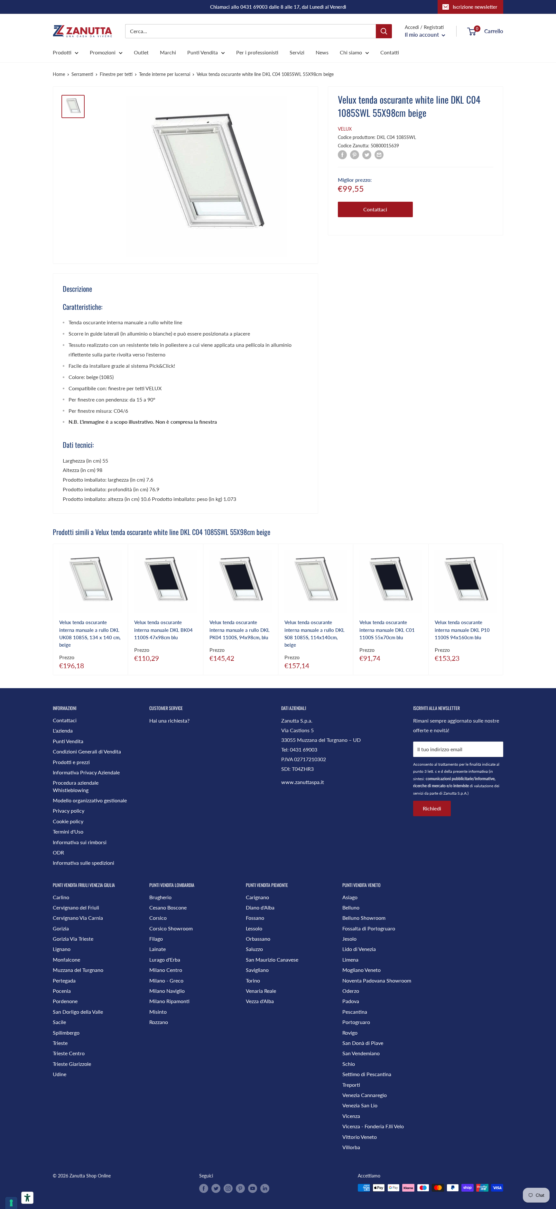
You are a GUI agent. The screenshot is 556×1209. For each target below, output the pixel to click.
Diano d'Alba (260, 907)
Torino (253, 980)
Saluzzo (254, 949)
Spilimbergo (66, 1032)
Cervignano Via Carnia (78, 918)
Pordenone (65, 1001)
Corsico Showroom (171, 928)
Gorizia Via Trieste (73, 939)
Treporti (351, 1085)
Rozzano (158, 1022)
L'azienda (63, 730)
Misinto (158, 1012)
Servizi (297, 52)
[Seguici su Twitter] (215, 1188)
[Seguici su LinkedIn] (264, 1188)
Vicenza (351, 1116)
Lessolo (254, 928)
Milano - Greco (166, 980)
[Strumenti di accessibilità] (27, 1198)
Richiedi (432, 808)
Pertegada (64, 980)
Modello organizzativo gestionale (90, 800)
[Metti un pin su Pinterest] (354, 154)
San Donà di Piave (362, 1043)
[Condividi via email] (379, 154)
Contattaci (375, 209)
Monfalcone (66, 959)
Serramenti (82, 74)
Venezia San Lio (359, 1105)
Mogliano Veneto (361, 970)
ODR (58, 852)
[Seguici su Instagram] (228, 1188)
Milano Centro (165, 970)
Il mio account (422, 34)
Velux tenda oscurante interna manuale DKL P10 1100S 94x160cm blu (462, 629)
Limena (350, 959)
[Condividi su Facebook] (342, 154)
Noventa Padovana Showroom (376, 980)
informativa (478, 771)
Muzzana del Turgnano (78, 970)
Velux (345, 129)
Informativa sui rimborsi (80, 842)
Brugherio (160, 897)
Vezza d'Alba (260, 1001)
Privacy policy (68, 811)
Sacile (59, 1022)
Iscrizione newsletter (475, 7)
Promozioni (103, 52)
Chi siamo (351, 52)
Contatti (389, 52)
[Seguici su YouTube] (252, 1188)
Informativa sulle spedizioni (83, 863)
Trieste (60, 1043)
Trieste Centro (69, 1053)
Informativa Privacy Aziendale (86, 772)
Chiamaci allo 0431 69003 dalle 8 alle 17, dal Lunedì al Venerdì (278, 7)
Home (59, 74)
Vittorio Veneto (359, 1137)
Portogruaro (356, 1022)
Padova (350, 1001)
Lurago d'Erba (164, 959)
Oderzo (350, 991)
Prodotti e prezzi (71, 762)
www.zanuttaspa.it (302, 782)
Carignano (257, 897)
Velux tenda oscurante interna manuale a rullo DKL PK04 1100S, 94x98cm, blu (239, 629)
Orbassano (258, 939)
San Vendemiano (361, 1053)
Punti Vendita (202, 52)
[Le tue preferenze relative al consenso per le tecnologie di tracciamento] (11, 1203)
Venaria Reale (261, 991)
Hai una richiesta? (169, 720)
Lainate (157, 949)
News (322, 52)
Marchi (168, 52)
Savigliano (257, 970)
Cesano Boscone (168, 907)
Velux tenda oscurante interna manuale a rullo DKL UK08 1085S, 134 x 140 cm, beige (89, 633)
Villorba (351, 1147)
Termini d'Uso (68, 831)
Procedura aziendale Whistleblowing (75, 786)
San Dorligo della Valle (78, 1012)
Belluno (350, 907)
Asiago (349, 897)
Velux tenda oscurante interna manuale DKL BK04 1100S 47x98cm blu (163, 629)
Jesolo (349, 939)
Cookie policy (68, 821)
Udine (59, 1074)
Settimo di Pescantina (366, 1074)
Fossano (255, 918)
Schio (348, 1064)
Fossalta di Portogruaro (368, 928)
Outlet (141, 52)
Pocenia (62, 991)
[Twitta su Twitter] (366, 154)
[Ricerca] (384, 31)
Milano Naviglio (167, 991)
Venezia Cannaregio (364, 1095)
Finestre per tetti (116, 74)
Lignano (61, 949)
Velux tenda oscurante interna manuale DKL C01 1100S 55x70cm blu (387, 629)
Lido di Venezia (359, 949)
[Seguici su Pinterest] (240, 1188)
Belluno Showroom (363, 918)
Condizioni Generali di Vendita (87, 751)
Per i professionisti (257, 52)
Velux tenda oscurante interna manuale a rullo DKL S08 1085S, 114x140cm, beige (314, 633)
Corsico (158, 918)
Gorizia (61, 928)
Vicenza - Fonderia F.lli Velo (373, 1126)
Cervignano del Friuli (76, 907)
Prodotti (62, 52)
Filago (156, 939)
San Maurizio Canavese (272, 959)
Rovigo (349, 1032)
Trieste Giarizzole (72, 1064)
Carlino (61, 897)
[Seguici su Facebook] (203, 1188)
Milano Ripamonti (169, 1001)
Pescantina (354, 1012)
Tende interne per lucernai (164, 74)
